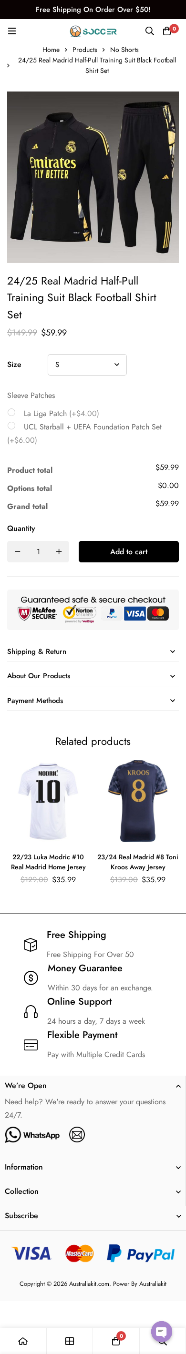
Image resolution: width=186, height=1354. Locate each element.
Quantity (21, 528)
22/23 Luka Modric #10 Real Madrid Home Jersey (48, 862)
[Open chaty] (161, 1331)
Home (51, 49)
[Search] (149, 31)
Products (84, 49)
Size (14, 364)
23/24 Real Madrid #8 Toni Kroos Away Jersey (137, 862)
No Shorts (124, 49)
